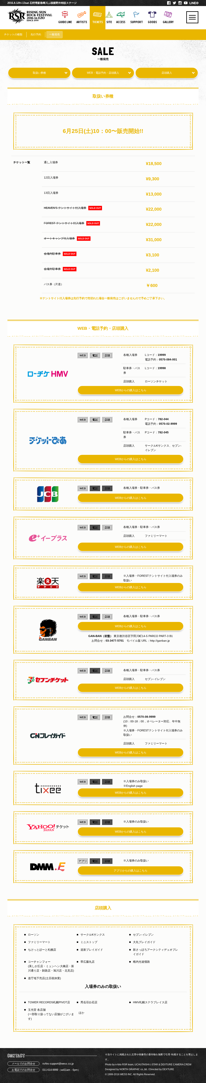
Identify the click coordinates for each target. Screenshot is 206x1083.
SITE (109, 22)
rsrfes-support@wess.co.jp (58, 1063)
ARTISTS (81, 22)
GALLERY (168, 22)
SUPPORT (136, 22)
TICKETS (97, 22)
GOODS (152, 22)
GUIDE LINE (65, 22)
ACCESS (120, 22)
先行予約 (36, 34)
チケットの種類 (13, 34)
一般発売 (54, 34)
